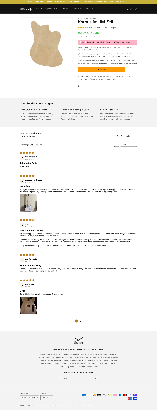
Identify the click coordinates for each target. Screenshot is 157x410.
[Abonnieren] (95, 378)
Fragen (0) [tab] (38, 145)
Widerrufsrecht (44, 405)
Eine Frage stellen (124, 136)
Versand (88, 37)
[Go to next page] (84, 321)
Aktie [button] (82, 86)
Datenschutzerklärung (58, 405)
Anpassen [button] (101, 69)
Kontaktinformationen (86, 405)
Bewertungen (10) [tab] (27, 145)
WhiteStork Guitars (31, 405)
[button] (57, 9)
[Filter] (116, 145)
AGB (69, 405)
